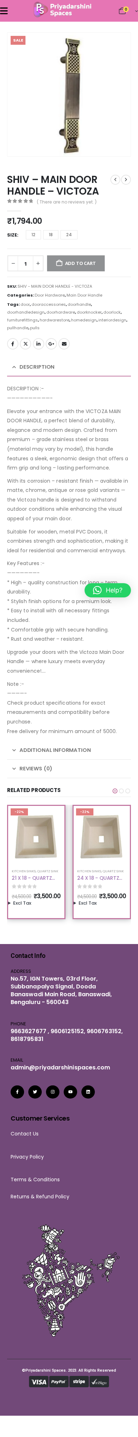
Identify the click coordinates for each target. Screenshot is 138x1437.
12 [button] (33, 235)
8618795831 (27, 1039)
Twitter (25, 343)
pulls (35, 328)
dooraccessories (48, 304)
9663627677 (28, 1031)
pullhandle (17, 328)
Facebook (12, 343)
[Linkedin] (88, 1092)
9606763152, (105, 1031)
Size (12, 235)
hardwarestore (54, 320)
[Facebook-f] (17, 1092)
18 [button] (51, 235)
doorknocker (89, 312)
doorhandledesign (26, 312)
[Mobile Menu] (4, 10)
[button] (115, 141)
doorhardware (60, 312)
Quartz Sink (47, 871)
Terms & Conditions (37, 1179)
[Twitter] (35, 1092)
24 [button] (69, 235)
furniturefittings (22, 320)
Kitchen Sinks (24, 871)
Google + (51, 343)
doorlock (112, 312)
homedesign (84, 320)
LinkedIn (38, 343)
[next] (126, 180)
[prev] (115, 180)
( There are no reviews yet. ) (67, 202)
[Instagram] (52, 1092)
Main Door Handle (84, 295)
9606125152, (68, 1031)
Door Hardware (50, 295)
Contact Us (25, 1133)
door (25, 304)
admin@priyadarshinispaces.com (60, 1067)
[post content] (36, 834)
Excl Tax (22, 903)
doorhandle (79, 304)
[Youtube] (70, 1092)
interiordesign (112, 320)
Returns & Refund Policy (40, 1196)
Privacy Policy (27, 1156)
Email (64, 343)
